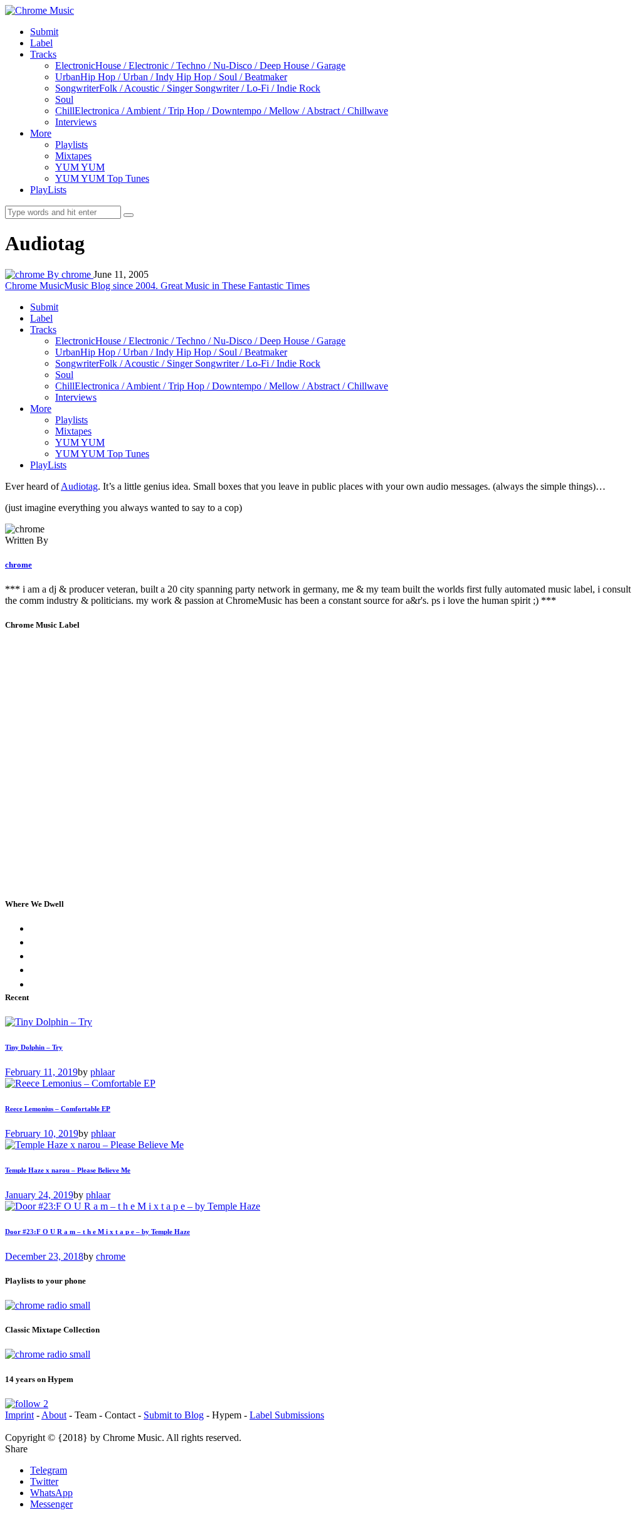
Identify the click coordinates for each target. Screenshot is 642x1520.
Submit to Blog (174, 1415)
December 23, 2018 (44, 1256)
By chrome (70, 274)
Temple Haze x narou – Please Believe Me (67, 1170)
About (53, 1415)
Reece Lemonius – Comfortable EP (57, 1108)
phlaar (102, 1072)
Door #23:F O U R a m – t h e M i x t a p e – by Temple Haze (97, 1231)
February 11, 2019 (41, 1072)
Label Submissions (287, 1415)
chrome (18, 564)
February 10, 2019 (41, 1133)
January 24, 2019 (39, 1195)
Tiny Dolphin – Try (34, 1047)
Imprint (19, 1415)
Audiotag (79, 486)
